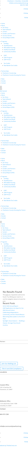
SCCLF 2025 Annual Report (10, 306)
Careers (4, 31)
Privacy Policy (4, 431)
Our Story (5, 27)
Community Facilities (10, 51)
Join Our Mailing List (9, 364)
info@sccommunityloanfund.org (18, 3)
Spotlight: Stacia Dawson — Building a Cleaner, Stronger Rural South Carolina (14, 323)
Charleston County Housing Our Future (13, 75)
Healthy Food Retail (9, 49)
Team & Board (6, 29)
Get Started (3, 91)
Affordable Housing (9, 47)
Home (3, 23)
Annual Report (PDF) (8, 37)
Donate (3, 81)
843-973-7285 (24, 5)
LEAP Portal (7, 59)
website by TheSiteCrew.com (8, 445)
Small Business (8, 45)
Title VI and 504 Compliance (12, 368)
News (2, 79)
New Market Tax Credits (10, 65)
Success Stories (7, 35)
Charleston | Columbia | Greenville (17, 1)
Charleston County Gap (9, 73)
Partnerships (5, 71)
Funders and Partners (8, 33)
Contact (3, 83)
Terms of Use (22, 429)
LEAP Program (8, 57)
